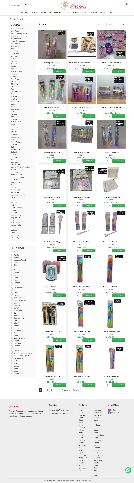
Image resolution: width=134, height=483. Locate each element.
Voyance (14, 61)
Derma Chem (16, 46)
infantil (13, 107)
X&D (12, 147)
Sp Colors (14, 86)
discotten (14, 202)
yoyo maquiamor (17, 177)
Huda (13, 124)
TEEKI (89, 481)
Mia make (14, 180)
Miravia (13, 59)
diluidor (17, 305)
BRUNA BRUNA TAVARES (20, 167)
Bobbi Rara (15, 64)
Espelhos (14, 172)
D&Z (12, 117)
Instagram (115, 410)
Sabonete (17, 333)
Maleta (16, 361)
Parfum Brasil (16, 122)
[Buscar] (26, 5)
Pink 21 (13, 49)
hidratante (18, 320)
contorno (17, 298)
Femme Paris (16, 225)
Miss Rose (15, 96)
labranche (14, 69)
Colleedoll (15, 152)
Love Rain (14, 51)
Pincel (43, 13)
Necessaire (18, 358)
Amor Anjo (15, 137)
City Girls (14, 84)
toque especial (16, 175)
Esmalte (17, 351)
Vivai (12, 89)
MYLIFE (14, 205)
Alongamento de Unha (23, 356)
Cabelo (17, 336)
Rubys (13, 139)
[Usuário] (121, 5)
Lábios (103, 13)
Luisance (14, 76)
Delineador (18, 288)
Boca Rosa (15, 192)
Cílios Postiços (20, 300)
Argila (16, 363)
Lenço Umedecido (18, 207)
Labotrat (14, 157)
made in (14, 197)
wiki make (15, 230)
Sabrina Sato (16, 190)
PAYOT (13, 187)
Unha (111, 13)
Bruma (16, 348)
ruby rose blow (17, 217)
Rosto (84, 13)
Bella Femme (16, 91)
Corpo (16, 366)
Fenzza (13, 81)
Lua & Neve (15, 54)
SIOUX (13, 112)
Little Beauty (16, 154)
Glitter (16, 341)
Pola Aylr (14, 160)
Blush (16, 280)
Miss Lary (14, 127)
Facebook (115, 412)
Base (16, 293)
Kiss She (14, 119)
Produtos (13, 19)
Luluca (13, 210)
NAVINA (14, 132)
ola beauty (15, 235)
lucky (13, 233)
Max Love (14, 36)
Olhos (76, 13)
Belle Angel (15, 79)
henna (16, 373)
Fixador (17, 346)
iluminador (18, 315)
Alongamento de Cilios (23, 353)
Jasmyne (14, 74)
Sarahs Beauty (16, 71)
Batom (16, 285)
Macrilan (14, 56)
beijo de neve (16, 215)
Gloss (67, 13)
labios (16, 325)
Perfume (17, 331)
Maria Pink (15, 102)
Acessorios (15, 162)
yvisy (13, 220)
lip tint (16, 308)
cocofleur (14, 228)
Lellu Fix (14, 144)
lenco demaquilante (21, 338)
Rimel (16, 278)
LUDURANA (15, 165)
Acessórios (18, 310)
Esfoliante (18, 343)
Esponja (17, 283)
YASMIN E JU (16, 114)
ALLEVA (14, 212)
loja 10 (13, 170)
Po (15, 290)
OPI (12, 129)
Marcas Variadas (17, 28)
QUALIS (14, 134)
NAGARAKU (15, 149)
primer (16, 328)
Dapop (13, 104)
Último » (75, 390)
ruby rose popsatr (18, 195)
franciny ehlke (16, 182)
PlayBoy (14, 99)
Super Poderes (16, 142)
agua (16, 371)
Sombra (93, 13)
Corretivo (17, 303)
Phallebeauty (16, 39)
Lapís (16, 295)
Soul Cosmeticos (17, 109)
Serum (16, 313)
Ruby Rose (15, 31)
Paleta (34, 13)
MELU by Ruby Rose (19, 33)
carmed (14, 200)
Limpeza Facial (55, 13)
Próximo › (66, 390)
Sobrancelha (19, 318)
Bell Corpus (15, 44)
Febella (13, 66)
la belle (13, 185)
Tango (13, 94)
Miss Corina (15, 223)
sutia (16, 368)
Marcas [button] (24, 13)
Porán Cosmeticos (18, 41)
